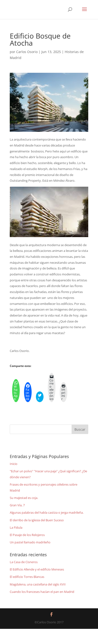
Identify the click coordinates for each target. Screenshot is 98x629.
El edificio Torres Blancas (27, 577)
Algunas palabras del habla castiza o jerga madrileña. (46, 512)
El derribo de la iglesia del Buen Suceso (37, 520)
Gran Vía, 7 (17, 505)
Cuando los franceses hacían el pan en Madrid (42, 592)
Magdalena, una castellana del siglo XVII (38, 584)
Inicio (13, 464)
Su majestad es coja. (24, 498)
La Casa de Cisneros (24, 562)
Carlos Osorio (27, 51)
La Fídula (16, 527)
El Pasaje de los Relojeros (27, 535)
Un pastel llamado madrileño (30, 542)
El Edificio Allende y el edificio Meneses (37, 569)
